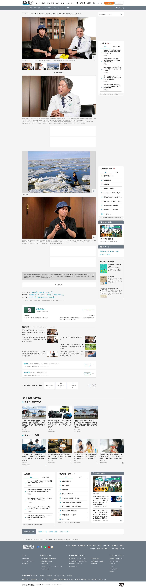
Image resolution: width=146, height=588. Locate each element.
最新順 (44, 3)
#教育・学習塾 (58, 294)
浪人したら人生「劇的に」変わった (113, 201)
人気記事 (103, 43)
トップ (38, 3)
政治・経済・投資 (35, 8)
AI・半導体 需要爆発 (106, 239)
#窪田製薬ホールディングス (45, 297)
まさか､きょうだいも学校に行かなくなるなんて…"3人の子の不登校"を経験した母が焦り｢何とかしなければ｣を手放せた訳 (34, 457)
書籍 (88, 3)
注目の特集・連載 (105, 222)
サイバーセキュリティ (28, 561)
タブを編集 (120, 8)
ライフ (54, 8)
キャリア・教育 (46, 8)
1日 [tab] (105, 172)
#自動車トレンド (104, 251)
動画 (62, 3)
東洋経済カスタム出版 (97, 561)
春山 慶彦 (27, 372)
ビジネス (25, 8)
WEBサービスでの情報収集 (29, 579)
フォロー (88, 310)
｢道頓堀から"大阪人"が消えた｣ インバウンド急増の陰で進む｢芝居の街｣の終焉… (112, 86)
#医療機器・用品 (33, 294)
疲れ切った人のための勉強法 (114, 265)
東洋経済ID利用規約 (80, 579)
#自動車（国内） (114, 251)
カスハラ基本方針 (92, 579)
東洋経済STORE (44, 563)
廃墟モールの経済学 (109, 188)
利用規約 (112, 571)
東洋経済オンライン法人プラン (77, 558)
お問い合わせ (102, 579)
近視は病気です (41, 309)
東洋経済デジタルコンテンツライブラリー (51, 566)
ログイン (119, 3)
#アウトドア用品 (45, 294)
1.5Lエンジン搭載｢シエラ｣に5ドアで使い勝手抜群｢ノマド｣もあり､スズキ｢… (112, 51)
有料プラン (112, 563)
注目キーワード (104, 247)
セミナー (73, 3)
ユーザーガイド (114, 569)
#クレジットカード (105, 254)
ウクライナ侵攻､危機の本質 (111, 205)
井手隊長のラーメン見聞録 (111, 209)
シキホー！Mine (44, 569)
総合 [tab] (105, 46)
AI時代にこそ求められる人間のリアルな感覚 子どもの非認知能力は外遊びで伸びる (72, 346)
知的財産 (54, 579)
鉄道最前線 (107, 184)
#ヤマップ (31, 297)
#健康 (40, 292)
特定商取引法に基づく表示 (66, 579)
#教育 (33, 292)
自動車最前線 (107, 180)
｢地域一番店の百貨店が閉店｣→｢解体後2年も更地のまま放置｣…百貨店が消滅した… (112, 60)
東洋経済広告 (95, 558)
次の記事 (91, 315)
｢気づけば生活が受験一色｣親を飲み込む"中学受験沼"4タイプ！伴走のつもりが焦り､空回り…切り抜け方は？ (85, 456)
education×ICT (26, 558)
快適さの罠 (111, 277)
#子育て (48, 292)
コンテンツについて (115, 561)
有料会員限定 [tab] (116, 46)
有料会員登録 (109, 3)
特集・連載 (50, 3)
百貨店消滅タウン (108, 176)
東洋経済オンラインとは (105, 14)
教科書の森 (94, 563)
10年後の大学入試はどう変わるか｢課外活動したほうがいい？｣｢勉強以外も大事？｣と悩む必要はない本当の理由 (111, 456)
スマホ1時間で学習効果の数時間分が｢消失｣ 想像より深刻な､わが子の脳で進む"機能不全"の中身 (60, 456)
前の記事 (27, 315)
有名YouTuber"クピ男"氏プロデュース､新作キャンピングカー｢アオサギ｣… (112, 69)
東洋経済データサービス (75, 563)
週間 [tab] (116, 172)
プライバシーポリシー (45, 579)
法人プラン (112, 566)
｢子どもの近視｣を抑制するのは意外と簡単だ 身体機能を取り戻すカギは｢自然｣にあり (33, 332)
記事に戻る (25, 13)
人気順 (58, 3)
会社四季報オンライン (46, 561)
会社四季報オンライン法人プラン (78, 561)
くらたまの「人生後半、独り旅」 (112, 193)
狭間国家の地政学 (113, 289)
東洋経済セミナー (74, 566)
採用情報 (49, 575)
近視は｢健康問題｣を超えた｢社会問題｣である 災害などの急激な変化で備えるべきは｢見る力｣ (34, 339)
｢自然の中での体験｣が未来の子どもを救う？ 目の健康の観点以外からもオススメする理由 (34, 354)
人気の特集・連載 (106, 169)
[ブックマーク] (89, 385)
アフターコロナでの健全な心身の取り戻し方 (71, 338)
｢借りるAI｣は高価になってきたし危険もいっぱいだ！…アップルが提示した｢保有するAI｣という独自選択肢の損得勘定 (100, 514)
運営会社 (42, 575)
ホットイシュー (108, 214)
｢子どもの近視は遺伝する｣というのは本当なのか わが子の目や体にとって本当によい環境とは (72, 354)
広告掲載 (69, 575)
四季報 (81, 3)
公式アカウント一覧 (59, 575)
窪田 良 (26, 363)
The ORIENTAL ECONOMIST (48, 558)
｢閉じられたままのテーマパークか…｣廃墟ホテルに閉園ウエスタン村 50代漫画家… (112, 77)
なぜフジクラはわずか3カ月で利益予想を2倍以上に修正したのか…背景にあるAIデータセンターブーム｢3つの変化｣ (101, 500)
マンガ (68, 3)
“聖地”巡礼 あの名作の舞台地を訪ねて (113, 197)
